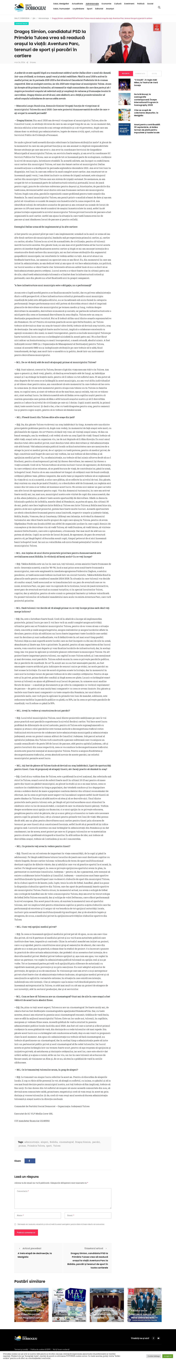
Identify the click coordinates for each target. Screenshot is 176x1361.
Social (150, 3)
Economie (106, 3)
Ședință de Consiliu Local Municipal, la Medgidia (104, 1314)
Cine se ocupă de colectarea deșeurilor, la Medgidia (146, 113)
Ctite (154, 73)
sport (49, 1145)
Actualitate (77, 3)
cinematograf (66, 1142)
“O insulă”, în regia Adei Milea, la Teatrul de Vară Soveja (146, 82)
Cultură (117, 3)
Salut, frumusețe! (61, 8)
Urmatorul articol (93, 1248)
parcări (96, 1142)
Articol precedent (32, 1248)
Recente (125, 73)
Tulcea (56, 1145)
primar (22, 1145)
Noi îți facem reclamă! (61, 1349)
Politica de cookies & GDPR (41, 1349)
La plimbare (78, 8)
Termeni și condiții (21, 1349)
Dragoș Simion (83, 1142)
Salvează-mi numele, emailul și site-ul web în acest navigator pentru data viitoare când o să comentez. (61, 1224)
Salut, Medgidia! (61, 3)
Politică (140, 3)
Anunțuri (110, 8)
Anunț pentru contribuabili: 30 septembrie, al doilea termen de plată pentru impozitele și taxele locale (147, 128)
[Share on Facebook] (30, 1160)
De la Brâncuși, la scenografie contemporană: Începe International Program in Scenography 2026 (146, 99)
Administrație (92, 3)
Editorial (99, 8)
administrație (31, 1142)
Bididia (54, 1142)
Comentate (140, 73)
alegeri (44, 1142)
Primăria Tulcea (36, 1145)
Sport (89, 8)
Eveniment (129, 3)
